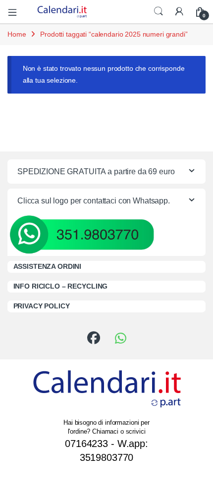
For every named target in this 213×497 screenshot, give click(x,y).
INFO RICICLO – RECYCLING (60, 286)
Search (158, 11)
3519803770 (107, 457)
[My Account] (179, 11)
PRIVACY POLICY (41, 306)
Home (16, 34)
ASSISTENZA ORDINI (47, 266)
